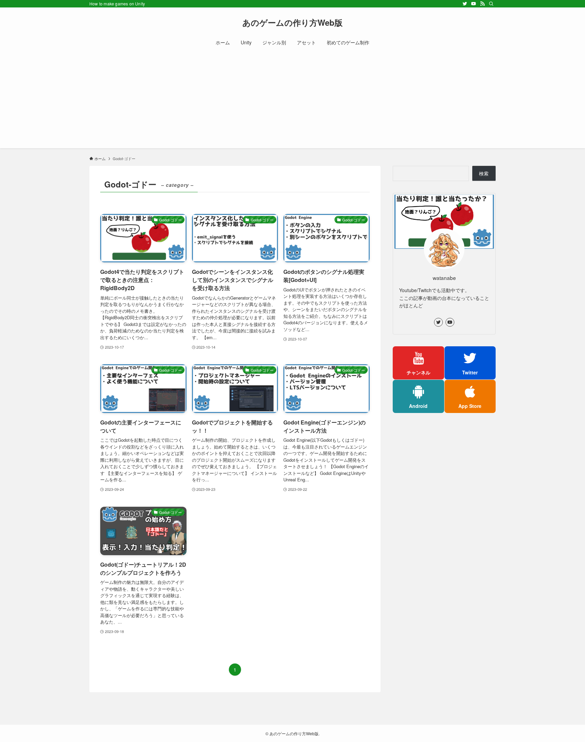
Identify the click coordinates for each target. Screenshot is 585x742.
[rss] (482, 3)
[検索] (491, 3)
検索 (484, 173)
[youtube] (473, 3)
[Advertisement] (292, 100)
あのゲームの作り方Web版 (292, 22)
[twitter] (464, 3)
